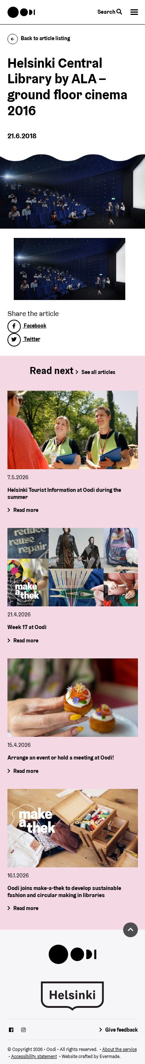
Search (106, 11)
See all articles (98, 372)
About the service (119, 1049)
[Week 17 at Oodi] (72, 567)
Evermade (109, 1056)
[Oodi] (21, 12)
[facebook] (11, 1030)
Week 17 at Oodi (26, 627)
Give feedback (121, 1029)
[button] (134, 12)
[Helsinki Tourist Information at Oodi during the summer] (72, 430)
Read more (25, 510)
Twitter (31, 339)
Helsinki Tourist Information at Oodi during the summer (64, 493)
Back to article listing (45, 38)
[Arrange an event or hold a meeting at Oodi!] (72, 697)
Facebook (34, 325)
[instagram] (23, 1030)
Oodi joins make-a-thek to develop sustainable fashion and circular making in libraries (64, 891)
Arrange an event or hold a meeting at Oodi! (60, 757)
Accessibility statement (34, 1056)
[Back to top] (130, 929)
